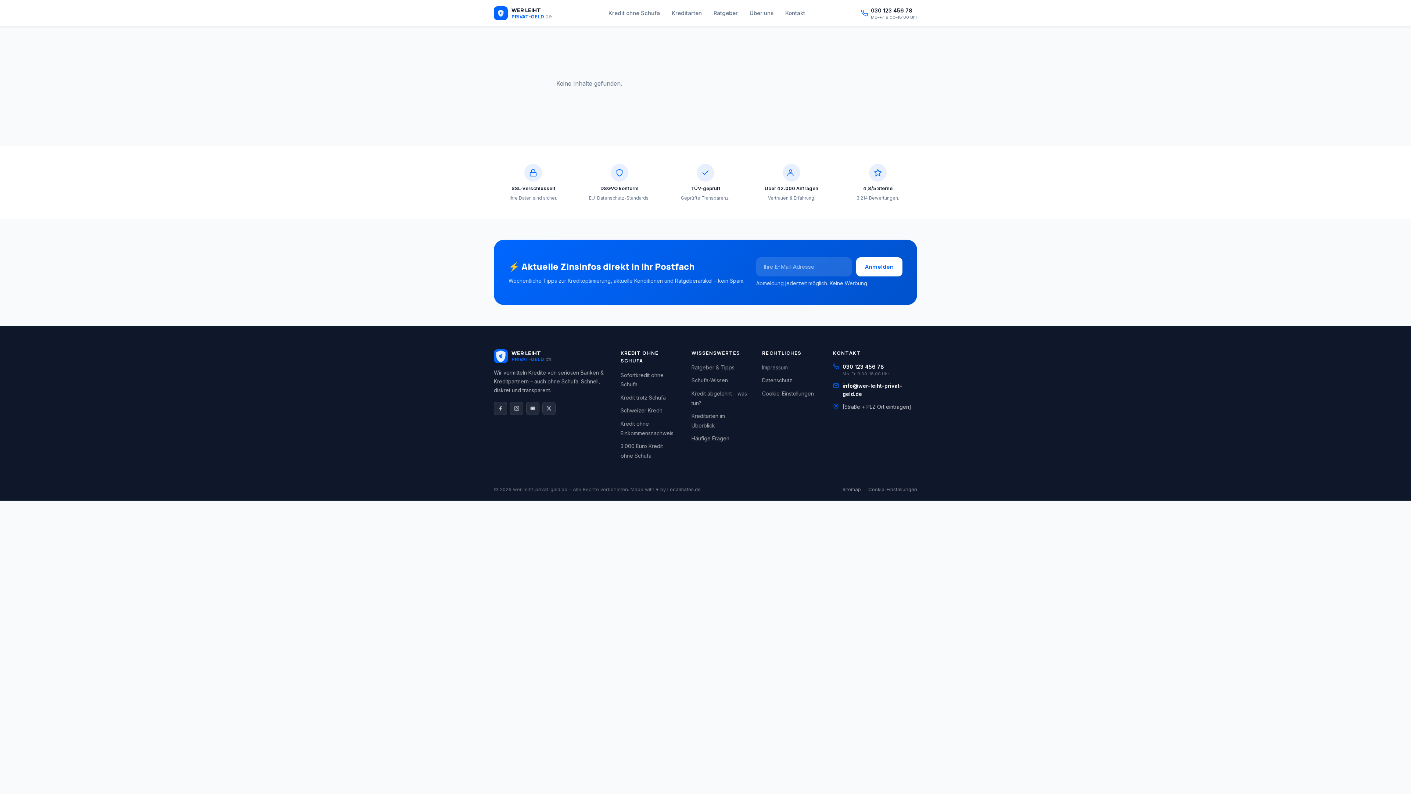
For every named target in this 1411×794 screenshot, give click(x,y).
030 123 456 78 (863, 367)
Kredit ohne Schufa (634, 13)
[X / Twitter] (549, 408)
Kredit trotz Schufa (643, 397)
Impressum (775, 367)
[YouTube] (532, 408)
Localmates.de (684, 489)
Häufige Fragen (710, 438)
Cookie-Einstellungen (788, 393)
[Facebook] (500, 408)
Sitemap (852, 489)
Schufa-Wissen (710, 380)
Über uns (761, 13)
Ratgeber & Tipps (713, 367)
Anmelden (879, 267)
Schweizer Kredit (641, 410)
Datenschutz (777, 380)
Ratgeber (726, 13)
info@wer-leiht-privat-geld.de (872, 390)
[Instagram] (516, 408)
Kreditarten (687, 13)
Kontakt (795, 13)
